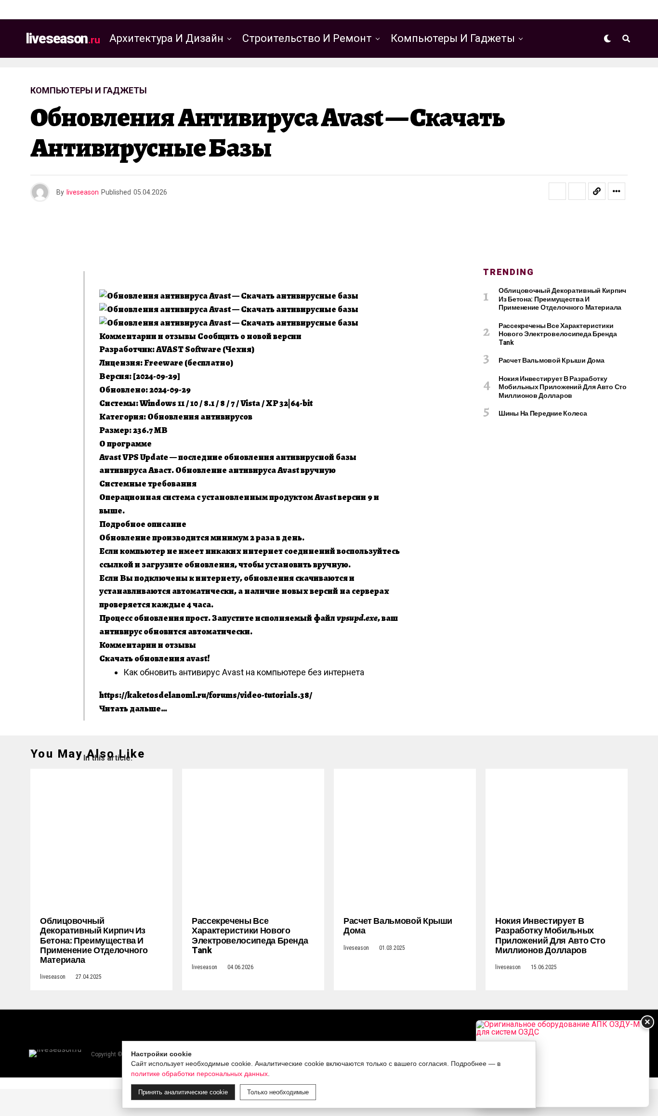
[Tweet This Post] (577, 191)
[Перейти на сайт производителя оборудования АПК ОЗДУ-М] (562, 1064)
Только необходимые (278, 1092)
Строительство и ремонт (307, 38)
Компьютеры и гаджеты (453, 38)
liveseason (82, 192)
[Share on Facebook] (557, 191)
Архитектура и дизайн (166, 38)
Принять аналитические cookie (183, 1092)
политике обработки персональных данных (199, 1073)
